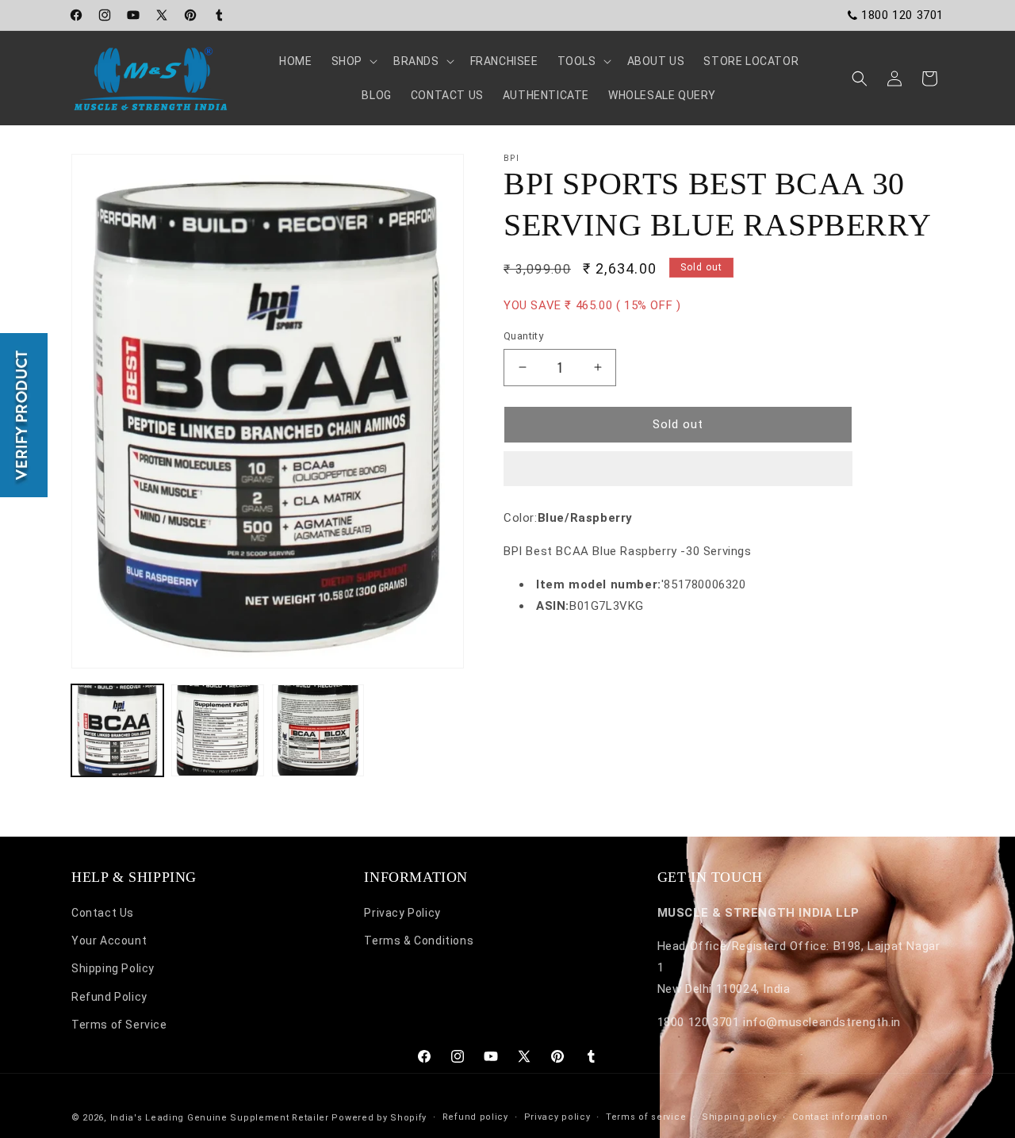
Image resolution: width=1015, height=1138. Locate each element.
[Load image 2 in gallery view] (217, 730)
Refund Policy (109, 996)
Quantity (523, 336)
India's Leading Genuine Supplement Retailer (219, 1118)
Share (535, 653)
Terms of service (646, 1116)
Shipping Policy (113, 969)
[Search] (859, 78)
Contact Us (102, 913)
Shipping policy (739, 1116)
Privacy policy (557, 1116)
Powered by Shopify (379, 1118)
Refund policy (475, 1116)
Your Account (109, 941)
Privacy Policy (402, 913)
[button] (678, 469)
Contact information (839, 1116)
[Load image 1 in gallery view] (117, 730)
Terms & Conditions (418, 941)
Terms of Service (119, 1024)
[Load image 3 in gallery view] (318, 730)
